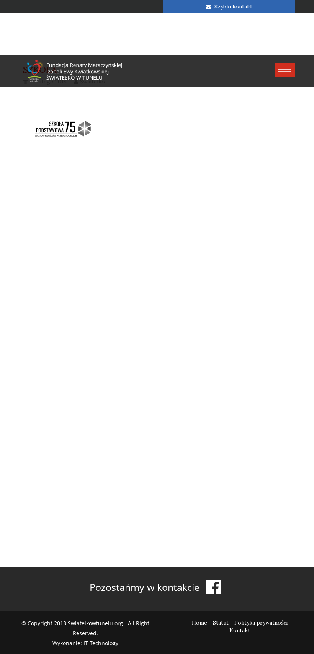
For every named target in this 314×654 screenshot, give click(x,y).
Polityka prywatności (261, 622)
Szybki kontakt (232, 6)
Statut (221, 622)
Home (199, 622)
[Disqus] (157, 263)
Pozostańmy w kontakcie (146, 587)
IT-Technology (100, 643)
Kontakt (239, 630)
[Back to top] (292, 632)
